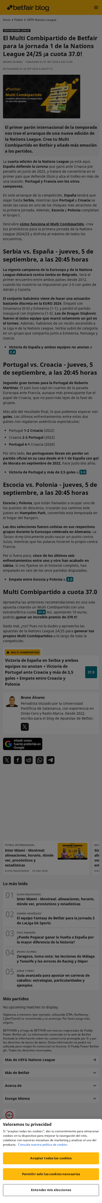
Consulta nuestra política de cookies (43, 1144)
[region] (51, 1161)
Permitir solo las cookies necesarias (51, 1174)
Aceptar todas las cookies (51, 1158)
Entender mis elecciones (51, 1190)
